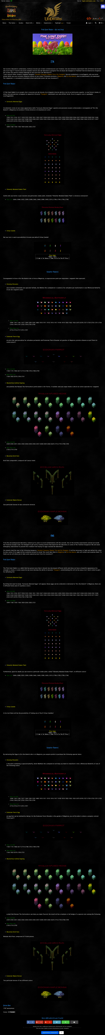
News (4, 23)
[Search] (96, 23)
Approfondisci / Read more (50, 1032)
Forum (69, 23)
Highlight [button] (58, 23)
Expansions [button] (48, 23)
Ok (61, 1032)
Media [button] (38, 23)
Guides (21, 23)
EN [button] (101, 23)
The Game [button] (12, 23)
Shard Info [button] (29, 23)
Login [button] (89, 23)
